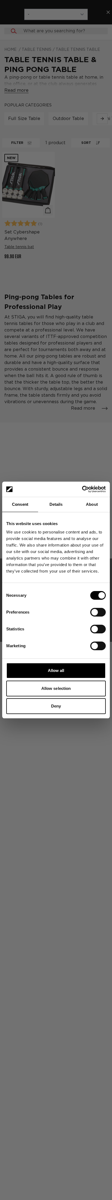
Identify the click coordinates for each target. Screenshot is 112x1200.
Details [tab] (56, 504)
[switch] (98, 612)
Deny (56, 706)
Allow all (56, 670)
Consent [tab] (20, 504)
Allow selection (56, 688)
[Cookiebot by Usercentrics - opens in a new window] (82, 489)
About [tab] (92, 504)
